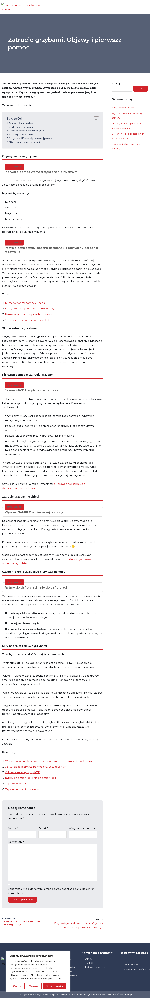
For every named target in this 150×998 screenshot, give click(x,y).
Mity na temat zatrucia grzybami (24, 142)
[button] (100, 7)
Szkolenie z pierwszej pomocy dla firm (29, 320)
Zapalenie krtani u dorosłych (23, 789)
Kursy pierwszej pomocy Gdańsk (25, 302)
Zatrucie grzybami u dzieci (21, 134)
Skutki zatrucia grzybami (21, 127)
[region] (38, 971)
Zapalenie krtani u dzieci (20, 783)
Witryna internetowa (82, 828)
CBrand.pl (127, 994)
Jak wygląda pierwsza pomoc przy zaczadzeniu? (35, 766)
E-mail (43, 828)
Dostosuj (17, 986)
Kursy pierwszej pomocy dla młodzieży (29, 308)
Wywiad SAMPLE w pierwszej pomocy (34, 512)
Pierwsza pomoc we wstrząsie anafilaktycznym (41, 172)
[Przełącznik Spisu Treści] (95, 118)
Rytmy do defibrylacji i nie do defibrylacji (36, 587)
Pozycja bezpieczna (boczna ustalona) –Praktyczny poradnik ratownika (51, 250)
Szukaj (116, 83)
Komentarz (16, 841)
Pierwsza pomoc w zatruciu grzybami (27, 130)
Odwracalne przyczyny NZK (22, 772)
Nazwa (13, 828)
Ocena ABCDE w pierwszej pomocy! (32, 390)
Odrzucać (33, 986)
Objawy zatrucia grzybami (21, 123)
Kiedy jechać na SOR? (123, 107)
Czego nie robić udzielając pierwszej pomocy (30, 138)
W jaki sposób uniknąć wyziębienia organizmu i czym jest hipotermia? (49, 761)
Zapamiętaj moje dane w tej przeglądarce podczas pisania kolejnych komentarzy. (51, 890)
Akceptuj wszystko (54, 986)
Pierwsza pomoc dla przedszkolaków (28, 314)
